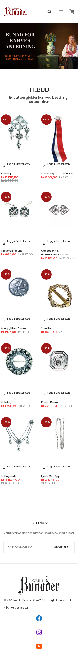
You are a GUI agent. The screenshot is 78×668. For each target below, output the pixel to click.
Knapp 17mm (49, 402)
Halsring (6, 402)
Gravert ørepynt (11, 251)
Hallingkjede (8, 476)
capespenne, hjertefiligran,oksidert (55, 252)
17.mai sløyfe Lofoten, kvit (57, 173)
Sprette (46, 328)
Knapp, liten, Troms (13, 328)
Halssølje (6, 173)
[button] (18, 164)
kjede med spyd (51, 476)
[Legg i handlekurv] (4, 166)
